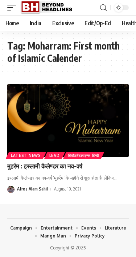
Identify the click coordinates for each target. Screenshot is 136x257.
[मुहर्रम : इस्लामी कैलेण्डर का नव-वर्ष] (68, 120)
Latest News (26, 155)
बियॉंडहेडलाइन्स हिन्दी (83, 155)
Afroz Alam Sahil (32, 189)
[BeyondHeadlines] (49, 7)
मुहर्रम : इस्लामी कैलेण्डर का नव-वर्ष (44, 166)
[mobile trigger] (13, 7)
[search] (103, 7)
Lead (54, 155)
